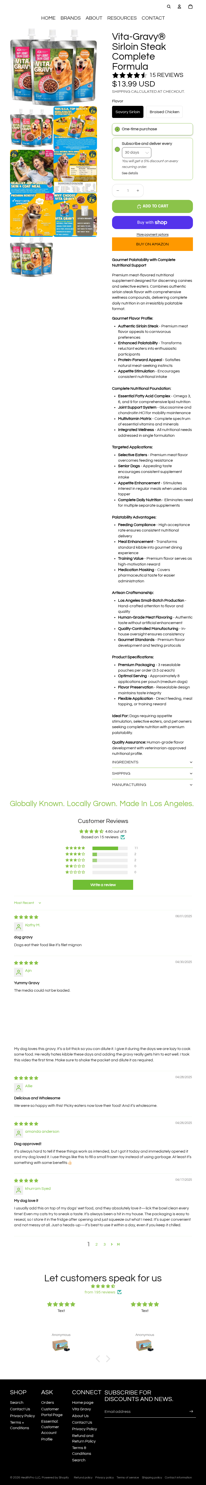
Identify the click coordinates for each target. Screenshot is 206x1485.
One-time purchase (139, 129)
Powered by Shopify (55, 1477)
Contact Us (20, 1409)
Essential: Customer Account (50, 1427)
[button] (76, 848)
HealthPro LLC (30, 1477)
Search (16, 1403)
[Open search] (168, 6)
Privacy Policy (22, 1416)
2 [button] (96, 1244)
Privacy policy (104, 1477)
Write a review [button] (103, 885)
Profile (47, 1439)
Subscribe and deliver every (147, 144)
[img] (26, 917)
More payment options (153, 234)
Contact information (178, 1477)
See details (130, 173)
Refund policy (83, 1477)
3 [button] (105, 1244)
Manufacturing (129, 785)
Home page (82, 1403)
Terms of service (128, 1477)
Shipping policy (152, 1477)
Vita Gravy (81, 1409)
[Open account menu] (179, 6)
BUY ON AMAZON (152, 244)
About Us (80, 1416)
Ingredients (125, 762)
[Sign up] (191, 1411)
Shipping (121, 773)
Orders (47, 1403)
